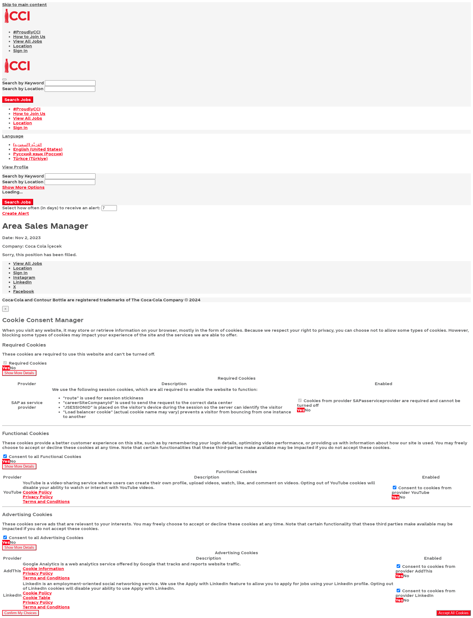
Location (22, 46)
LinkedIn (22, 282)
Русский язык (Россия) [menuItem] (38, 153)
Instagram (24, 277)
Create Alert (15, 213)
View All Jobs (27, 41)
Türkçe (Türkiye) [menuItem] (30, 158)
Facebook (23, 291)
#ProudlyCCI (27, 32)
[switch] (5, 363)
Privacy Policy (38, 496)
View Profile (15, 167)
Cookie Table (36, 597)
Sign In (20, 50)
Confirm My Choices (20, 613)
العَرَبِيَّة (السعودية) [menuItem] (27, 144)
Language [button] (13, 136)
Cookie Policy (37, 492)
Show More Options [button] (23, 187)
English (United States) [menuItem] (37, 149)
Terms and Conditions (46, 501)
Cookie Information (43, 568)
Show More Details (19, 373)
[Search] (4, 79)
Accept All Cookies (454, 613)
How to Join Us (29, 36)
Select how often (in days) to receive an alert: (51, 207)
